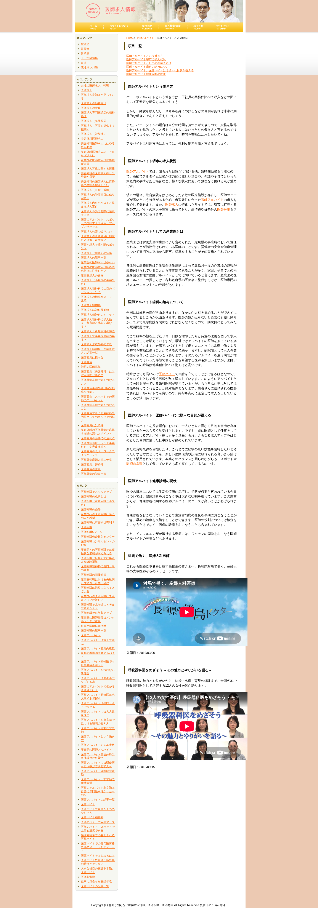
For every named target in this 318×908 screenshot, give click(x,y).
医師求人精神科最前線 (95, 310)
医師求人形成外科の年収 (96, 344)
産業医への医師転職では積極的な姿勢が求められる (98, 551)
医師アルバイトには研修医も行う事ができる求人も (98, 764)
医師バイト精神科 (92, 817)
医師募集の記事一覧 (93, 473)
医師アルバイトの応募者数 (98, 745)
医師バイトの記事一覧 (95, 886)
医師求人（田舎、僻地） (96, 190)
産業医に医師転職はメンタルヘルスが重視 (98, 619)
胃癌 (84, 62)
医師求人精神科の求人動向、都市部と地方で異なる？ (96, 323)
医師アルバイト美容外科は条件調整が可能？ (98, 756)
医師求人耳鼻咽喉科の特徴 (98, 331)
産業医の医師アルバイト (96, 749)
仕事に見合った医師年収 (96, 881)
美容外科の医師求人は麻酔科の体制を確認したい (98, 183)
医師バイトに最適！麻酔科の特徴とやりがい (98, 861)
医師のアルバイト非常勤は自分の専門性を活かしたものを (98, 791)
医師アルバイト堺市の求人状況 (146, 59)
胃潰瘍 (85, 53)
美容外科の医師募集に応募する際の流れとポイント (98, 431)
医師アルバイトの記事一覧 (98, 799)
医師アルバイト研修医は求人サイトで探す (98, 696)
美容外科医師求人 (92, 138)
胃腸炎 (85, 48)
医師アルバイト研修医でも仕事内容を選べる (98, 663)
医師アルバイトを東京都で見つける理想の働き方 (98, 721)
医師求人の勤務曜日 (93, 103)
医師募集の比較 (91, 469)
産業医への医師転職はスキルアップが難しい (98, 598)
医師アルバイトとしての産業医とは (148, 63)
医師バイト (88, 804)
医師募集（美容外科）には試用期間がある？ (98, 373)
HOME (129, 38)
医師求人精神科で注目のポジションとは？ (98, 290)
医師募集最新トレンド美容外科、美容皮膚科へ (98, 444)
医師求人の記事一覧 (93, 257)
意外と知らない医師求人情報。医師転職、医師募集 (141, 905)
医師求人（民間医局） (95, 121)
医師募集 (86, 362)
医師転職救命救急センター (98, 536)
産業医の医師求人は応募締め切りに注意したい (98, 268)
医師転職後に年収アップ (96, 612)
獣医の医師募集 (91, 366)
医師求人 (86, 90)
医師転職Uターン (92, 532)
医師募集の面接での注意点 (98, 438)
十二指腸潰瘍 (89, 58)
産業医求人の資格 (92, 275)
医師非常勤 (88, 877)
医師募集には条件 (92, 425)
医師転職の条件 (91, 509)
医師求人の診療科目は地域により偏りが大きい (98, 238)
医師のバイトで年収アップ (98, 822)
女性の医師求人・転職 (95, 85)
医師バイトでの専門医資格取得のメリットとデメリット (98, 847)
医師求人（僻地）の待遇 (96, 253)
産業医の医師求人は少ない (98, 262)
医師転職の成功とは (93, 496)
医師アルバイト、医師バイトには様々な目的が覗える (160, 70)
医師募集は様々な (92, 357)
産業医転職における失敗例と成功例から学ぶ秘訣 (98, 581)
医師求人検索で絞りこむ (96, 231)
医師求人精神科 (91, 305)
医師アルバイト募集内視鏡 (98, 648)
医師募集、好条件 (92, 464)
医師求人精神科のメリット (98, 314)
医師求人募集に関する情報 (98, 168)
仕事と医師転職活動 (93, 626)
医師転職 (86, 527)
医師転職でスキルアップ (96, 491)
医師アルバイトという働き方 (144, 56)
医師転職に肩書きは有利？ (98, 522)
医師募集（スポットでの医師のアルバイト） (98, 398)
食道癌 (85, 44)
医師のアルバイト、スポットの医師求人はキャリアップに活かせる (98, 223)
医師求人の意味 (91, 108)
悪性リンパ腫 (89, 67)
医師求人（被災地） (93, 134)
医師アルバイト (91, 635)
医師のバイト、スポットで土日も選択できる (98, 828)
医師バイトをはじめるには (98, 855)
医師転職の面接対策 (93, 574)
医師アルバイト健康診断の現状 (146, 74)
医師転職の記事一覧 (93, 630)
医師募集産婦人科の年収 (96, 459)
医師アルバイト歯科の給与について (148, 66)
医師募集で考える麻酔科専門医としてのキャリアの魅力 (98, 417)
